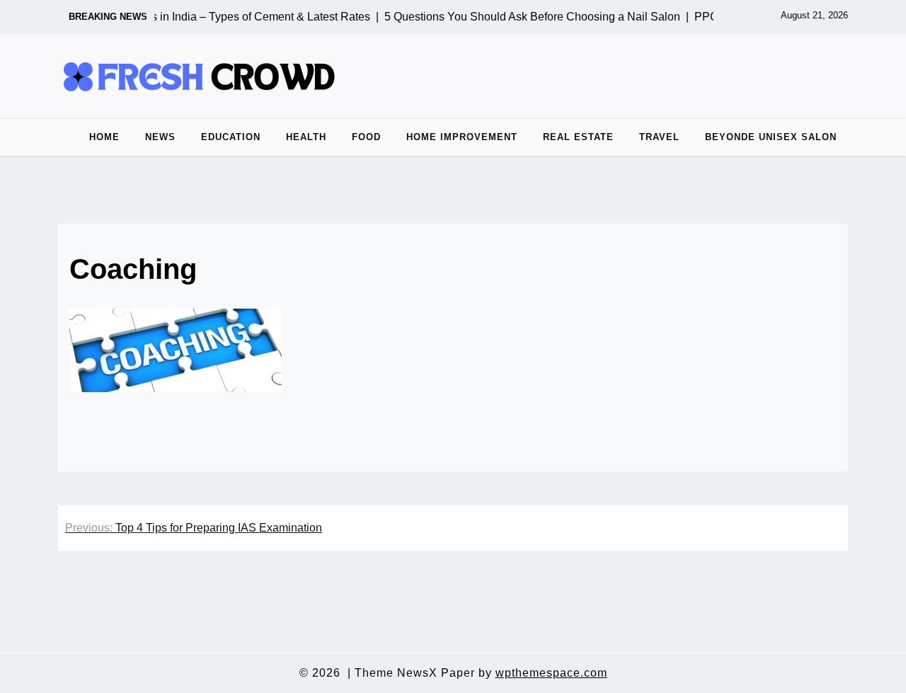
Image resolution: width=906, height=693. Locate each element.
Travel (659, 137)
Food (366, 137)
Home (104, 137)
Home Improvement (461, 137)
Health (306, 137)
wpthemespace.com (551, 673)
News (160, 137)
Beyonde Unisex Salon (771, 137)
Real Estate (578, 137)
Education (230, 137)
